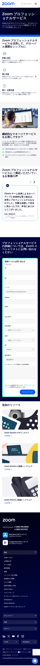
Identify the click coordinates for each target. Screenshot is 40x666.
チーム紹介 (7, 565)
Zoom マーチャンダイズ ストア (14, 607)
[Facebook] (18, 636)
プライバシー (9, 649)
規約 (4, 649)
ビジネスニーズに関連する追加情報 (17, 364)
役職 (7, 307)
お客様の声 (7, 561)
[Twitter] (8, 636)
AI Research (8, 600)
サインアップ (27, 392)
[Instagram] (22, 636)
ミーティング (25, 4)
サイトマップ (15, 655)
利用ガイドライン (27, 649)
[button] (34, 182)
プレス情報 (7, 582)
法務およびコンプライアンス (10, 652)
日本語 (6, 642)
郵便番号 (8, 355)
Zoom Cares (8, 589)
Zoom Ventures (9, 603)
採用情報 (7, 568)
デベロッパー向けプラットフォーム (16, 596)
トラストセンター (18, 649)
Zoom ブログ (8, 558)
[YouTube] (13, 636)
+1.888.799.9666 (21, 527)
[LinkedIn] (4, 636)
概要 (5, 552)
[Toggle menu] (36, 4)
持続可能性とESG (10, 586)
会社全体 (8, 317)
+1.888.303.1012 (21, 529)
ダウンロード (8, 616)
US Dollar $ (26, 642)
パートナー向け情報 (10, 575)
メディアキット (9, 593)
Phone (7, 297)
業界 (7, 336)
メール (7, 287)
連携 (5, 572)
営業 (5, 622)
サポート (7, 629)
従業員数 (8, 326)
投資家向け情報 (9, 579)
